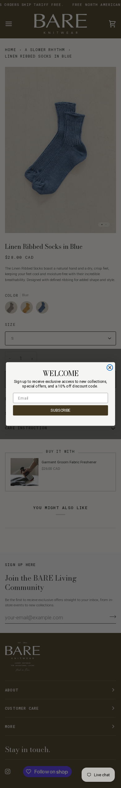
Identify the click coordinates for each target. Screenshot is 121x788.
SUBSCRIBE (60, 410)
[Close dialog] (110, 367)
